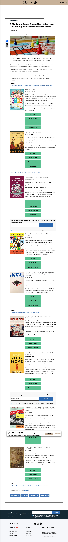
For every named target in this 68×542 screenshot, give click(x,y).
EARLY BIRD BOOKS (13, 531)
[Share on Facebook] (7, 41)
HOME (11, 20)
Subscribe (61, 2)
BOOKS (16, 20)
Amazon (32, 114)
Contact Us (28, 529)
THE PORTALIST (12, 537)
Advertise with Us (29, 531)
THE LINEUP (11, 533)
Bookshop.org (32, 127)
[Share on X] (7, 44)
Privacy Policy (29, 535)
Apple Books (33, 119)
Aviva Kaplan (14, 34)
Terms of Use (28, 533)
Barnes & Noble (33, 123)
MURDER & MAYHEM (13, 535)
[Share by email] (7, 46)
